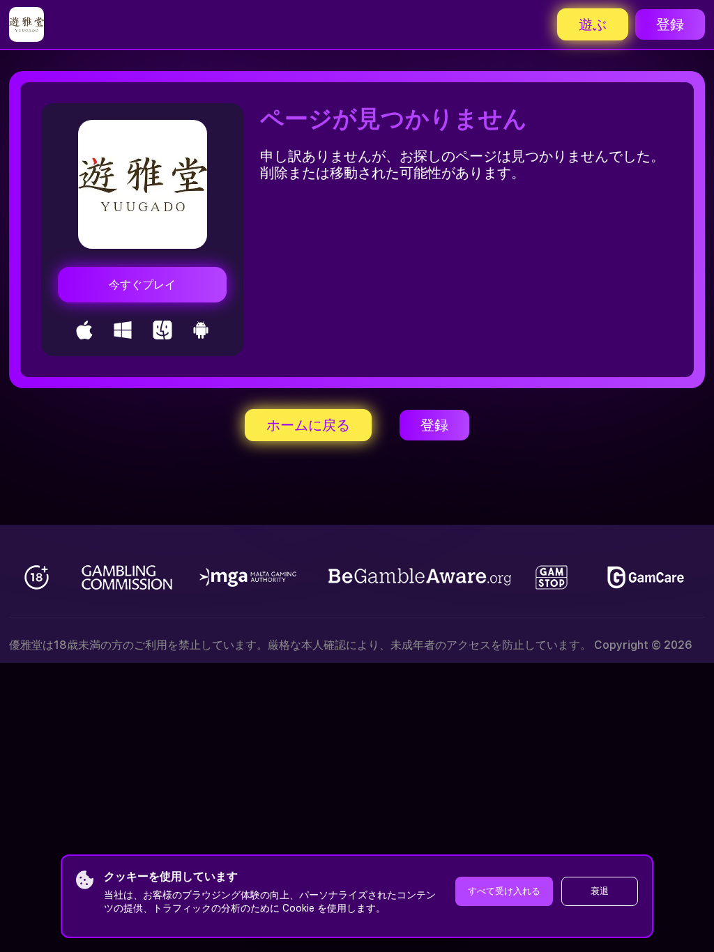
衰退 (600, 891)
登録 (670, 24)
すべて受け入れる (504, 891)
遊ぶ (593, 24)
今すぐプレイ (142, 284)
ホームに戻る (308, 425)
